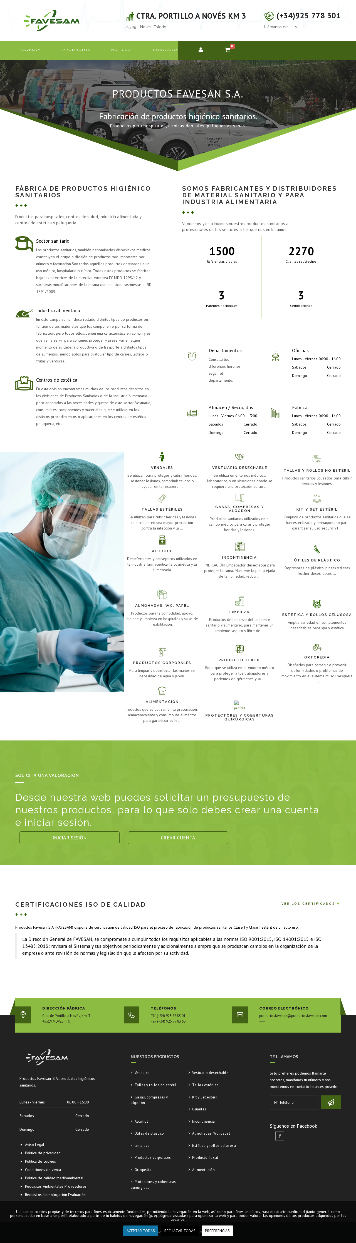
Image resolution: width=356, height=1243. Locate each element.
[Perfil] (201, 50)
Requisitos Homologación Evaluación (55, 1194)
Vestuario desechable (210, 1072)
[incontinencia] (239, 587)
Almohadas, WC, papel (211, 1133)
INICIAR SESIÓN (70, 837)
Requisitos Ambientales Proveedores (55, 1186)
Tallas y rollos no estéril (156, 1085)
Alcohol (141, 1121)
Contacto (165, 50)
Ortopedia (143, 1169)
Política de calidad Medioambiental (54, 1177)
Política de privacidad (43, 1152)
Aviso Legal (34, 1144)
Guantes (199, 1109)
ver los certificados (308, 904)
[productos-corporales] (162, 683)
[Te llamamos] (331, 1102)
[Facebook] (279, 1136)
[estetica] (317, 641)
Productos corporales (153, 1157)
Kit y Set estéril (205, 1097)
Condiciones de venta (43, 1169)
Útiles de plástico (149, 1133)
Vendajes (142, 1072)
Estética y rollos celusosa (214, 1145)
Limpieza (142, 1145)
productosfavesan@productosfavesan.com (293, 1015)
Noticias (121, 50)
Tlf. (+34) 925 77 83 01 (168, 1015)
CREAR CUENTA (178, 837)
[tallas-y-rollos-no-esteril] (317, 490)
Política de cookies (40, 1161)
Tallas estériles (205, 1085)
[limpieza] (239, 641)
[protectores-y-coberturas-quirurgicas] (239, 737)
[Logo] (51, 20)
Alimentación (203, 1169)
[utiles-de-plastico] (317, 587)
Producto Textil (205, 1157)
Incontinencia (203, 1121)
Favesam (31, 50)
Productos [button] (76, 50)
